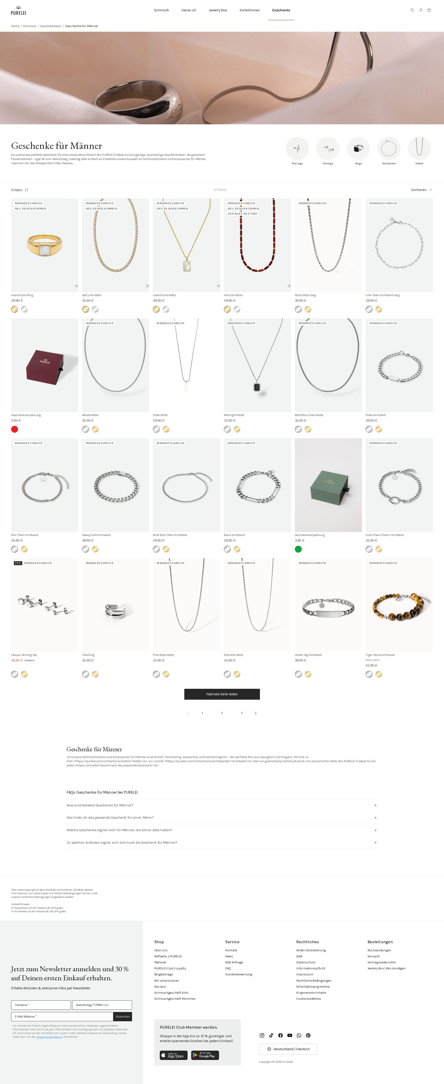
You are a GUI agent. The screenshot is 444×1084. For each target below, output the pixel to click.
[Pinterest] (308, 1035)
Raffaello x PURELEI (168, 956)
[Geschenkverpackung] (44, 365)
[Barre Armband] (257, 485)
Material (160, 962)
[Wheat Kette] (115, 365)
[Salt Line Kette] (115, 245)
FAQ (228, 968)
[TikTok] (271, 1035)
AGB (299, 956)
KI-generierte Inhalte (311, 993)
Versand (373, 956)
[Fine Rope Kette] (186, 605)
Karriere (160, 987)
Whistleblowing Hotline (313, 987)
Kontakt (231, 950)
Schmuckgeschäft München (175, 999)
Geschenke (281, 10)
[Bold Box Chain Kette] (328, 365)
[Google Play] (205, 1055)
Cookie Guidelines (308, 999)
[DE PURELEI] (18, 10)
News (229, 956)
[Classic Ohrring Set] (44, 605)
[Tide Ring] (115, 605)
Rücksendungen (379, 950)
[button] (412, 10)
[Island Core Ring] (44, 245)
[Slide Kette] (186, 365)
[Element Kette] (257, 605)
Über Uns (161, 950)
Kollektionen (250, 10)
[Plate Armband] (399, 365)
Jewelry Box (218, 10)
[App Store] (174, 1055)
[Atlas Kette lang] (328, 245)
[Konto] (421, 10)
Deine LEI (189, 10)
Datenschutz (305, 962)
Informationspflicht (310, 968)
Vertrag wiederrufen (381, 962)
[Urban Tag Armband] (328, 605)
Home (15, 26)
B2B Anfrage (234, 962)
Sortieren (418, 190)
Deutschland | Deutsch (291, 1049)
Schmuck (161, 10)
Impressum (304, 974)
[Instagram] (262, 1035)
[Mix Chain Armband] (44, 485)
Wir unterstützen (166, 981)
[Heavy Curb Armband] (115, 485)
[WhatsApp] (299, 1035)
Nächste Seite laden (221, 694)
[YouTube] (290, 1035)
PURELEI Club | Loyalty (170, 968)
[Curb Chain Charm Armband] (399, 485)
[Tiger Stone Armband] (399, 605)
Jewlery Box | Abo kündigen (386, 968)
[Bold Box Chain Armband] (186, 485)
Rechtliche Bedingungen (313, 981)
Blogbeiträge (163, 974)
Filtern (16, 190)
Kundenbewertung (238, 974)
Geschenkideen (50, 26)
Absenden (123, 1016)
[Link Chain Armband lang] (399, 245)
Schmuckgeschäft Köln (171, 993)
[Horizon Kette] (257, 245)
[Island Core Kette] (186, 245)
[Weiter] (256, 713)
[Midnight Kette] (257, 365)
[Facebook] (280, 1035)
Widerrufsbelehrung (310, 950)
